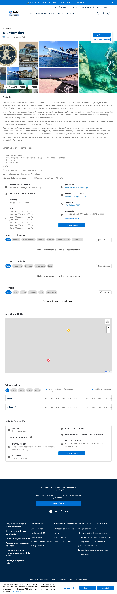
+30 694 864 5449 (72, 205)
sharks (13, 390)
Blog (55, 7)
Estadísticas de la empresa (64, 529)
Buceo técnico (28, 240)
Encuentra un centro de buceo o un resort (16, 525)
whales (21, 390)
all (7, 390)
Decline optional (87, 588)
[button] (68, 330)
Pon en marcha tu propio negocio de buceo (94, 537)
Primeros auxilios (63, 240)
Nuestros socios (60, 537)
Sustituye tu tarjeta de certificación (16, 532)
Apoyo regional (84, 554)
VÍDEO (34, 87)
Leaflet (109, 372)
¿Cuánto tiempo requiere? (88, 546)
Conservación (41, 13)
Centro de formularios (59, 579)
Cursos (29, 13)
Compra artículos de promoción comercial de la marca (18, 553)
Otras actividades (103, 39)
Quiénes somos (37, 529)
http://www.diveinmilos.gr (76, 187)
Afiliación (70, 13)
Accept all (105, 588)
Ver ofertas (80, 2)
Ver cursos (103, 35)
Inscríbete (58, 503)
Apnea (40, 240)
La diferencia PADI (38, 533)
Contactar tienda (72, 225)
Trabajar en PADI (37, 546)
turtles (29, 390)
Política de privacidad (43, 579)
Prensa (56, 533)
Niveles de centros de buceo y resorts (92, 533)
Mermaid (50, 240)
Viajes (52, 13)
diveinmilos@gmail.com (75, 196)
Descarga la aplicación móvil (16, 561)
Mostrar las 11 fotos (15, 87)
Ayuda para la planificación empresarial (93, 541)
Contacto (70, 579)
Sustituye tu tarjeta (85, 7)
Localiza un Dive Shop (67, 7)
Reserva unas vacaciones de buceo (17, 544)
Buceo (15, 240)
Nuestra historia (37, 537)
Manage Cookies (70, 588)
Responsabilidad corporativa (42, 541)
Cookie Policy (16, 591)
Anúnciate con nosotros (63, 541)
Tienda (60, 13)
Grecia (8, 28)
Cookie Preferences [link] (81, 579)
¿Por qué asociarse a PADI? (88, 529)
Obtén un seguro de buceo (18, 538)
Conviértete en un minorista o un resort (93, 550)
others (37, 390)
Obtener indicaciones (72, 218)
